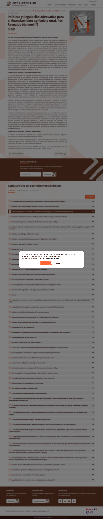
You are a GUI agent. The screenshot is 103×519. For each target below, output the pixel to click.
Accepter (44, 263)
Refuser (58, 263)
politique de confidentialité (51, 258)
